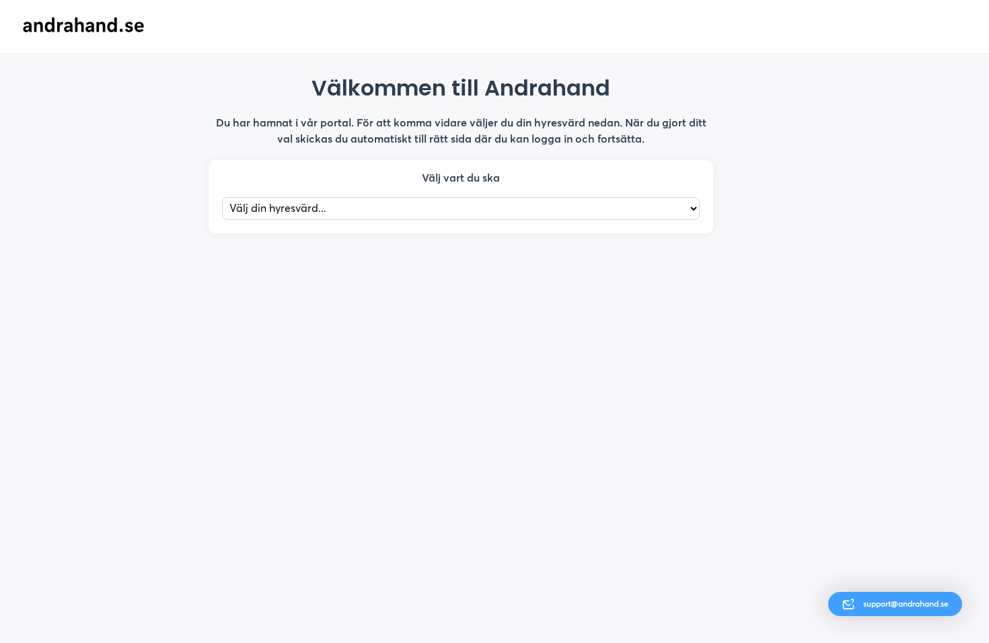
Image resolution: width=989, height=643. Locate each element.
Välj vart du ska (461, 177)
